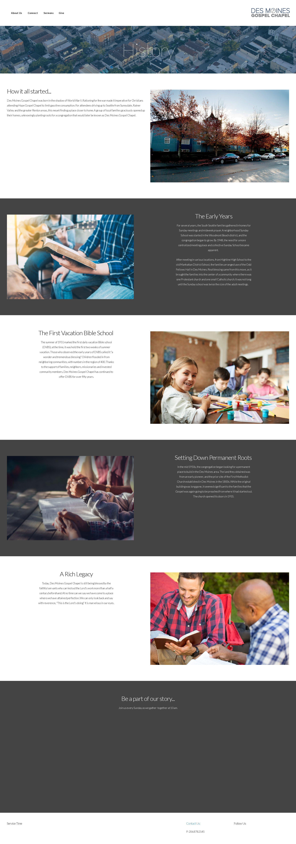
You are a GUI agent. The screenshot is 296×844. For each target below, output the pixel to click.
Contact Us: (193, 823)
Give (61, 13)
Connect (33, 13)
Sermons (48, 13)
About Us (17, 13)
